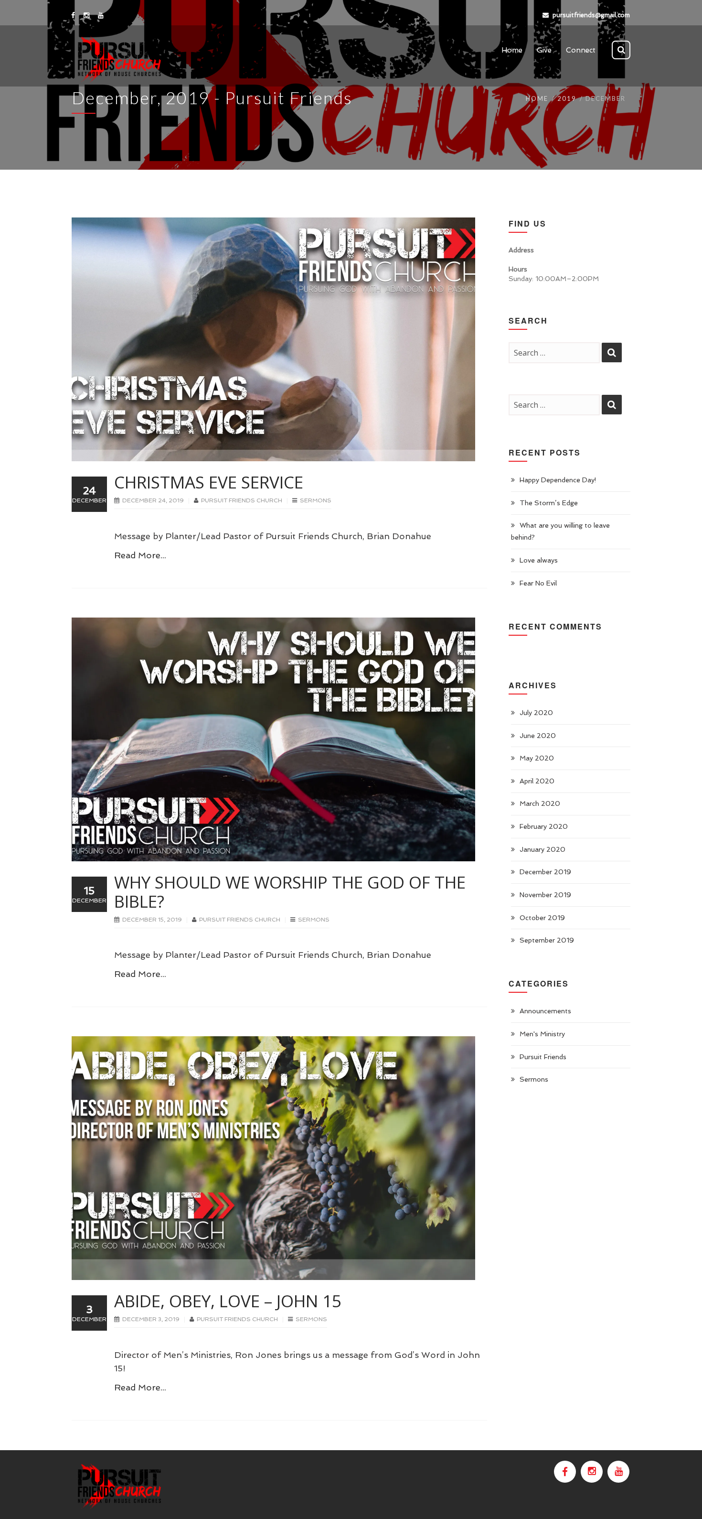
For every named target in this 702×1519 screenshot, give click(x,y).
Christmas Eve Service (208, 482)
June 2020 (538, 735)
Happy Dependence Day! (558, 480)
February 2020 (544, 826)
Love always (539, 560)
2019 (566, 98)
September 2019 (547, 940)
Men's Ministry (542, 1034)
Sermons (315, 500)
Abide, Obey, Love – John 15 (227, 1301)
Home (537, 98)
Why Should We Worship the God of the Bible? (290, 891)
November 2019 (545, 895)
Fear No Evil (538, 583)
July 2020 (536, 712)
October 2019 (542, 918)
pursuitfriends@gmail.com (591, 15)
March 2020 (540, 803)
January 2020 (542, 849)
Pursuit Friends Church (242, 500)
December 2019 (545, 872)
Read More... (140, 555)
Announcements (545, 1011)
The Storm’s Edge (549, 503)
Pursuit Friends (543, 1057)
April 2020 (537, 781)
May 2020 (537, 758)
